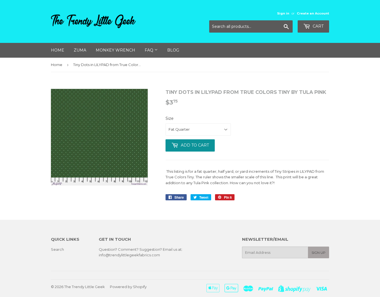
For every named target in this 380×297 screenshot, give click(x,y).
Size (170, 118)
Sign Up (318, 252)
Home (57, 50)
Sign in (283, 13)
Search (57, 249)
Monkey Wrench (115, 50)
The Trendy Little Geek (84, 286)
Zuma (80, 50)
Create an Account (313, 13)
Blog (173, 50)
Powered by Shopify (128, 286)
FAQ (149, 50)
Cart (318, 26)
